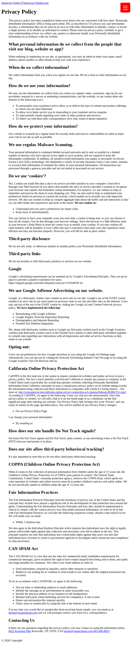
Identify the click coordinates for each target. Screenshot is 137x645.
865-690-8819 (101, 631)
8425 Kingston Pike (20, 631)
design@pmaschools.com (23, 612)
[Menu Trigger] (125, 8)
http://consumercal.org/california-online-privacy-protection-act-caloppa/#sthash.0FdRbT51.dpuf (72, 392)
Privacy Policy (32, 640)
